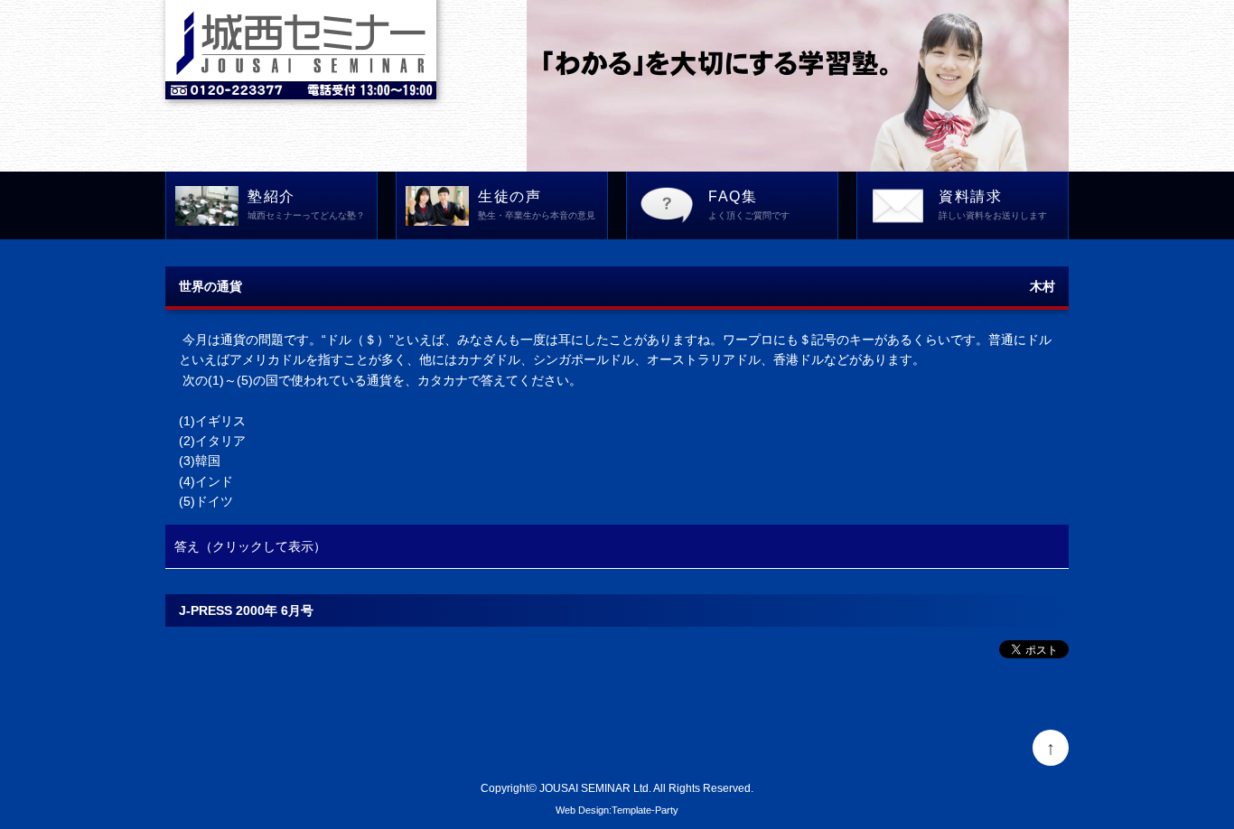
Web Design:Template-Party (617, 810)
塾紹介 (306, 204)
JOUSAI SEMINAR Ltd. (595, 788)
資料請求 (993, 204)
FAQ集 (749, 204)
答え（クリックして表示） (250, 546)
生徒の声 (536, 204)
